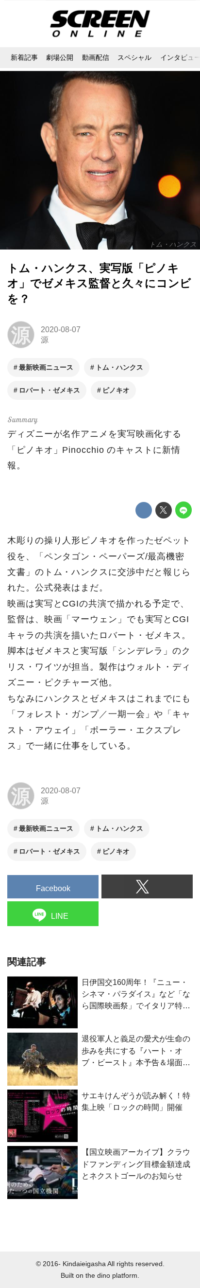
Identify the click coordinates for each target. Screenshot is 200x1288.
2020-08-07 (61, 329)
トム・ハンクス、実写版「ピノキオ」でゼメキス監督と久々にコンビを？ (99, 283)
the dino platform (111, 1275)
